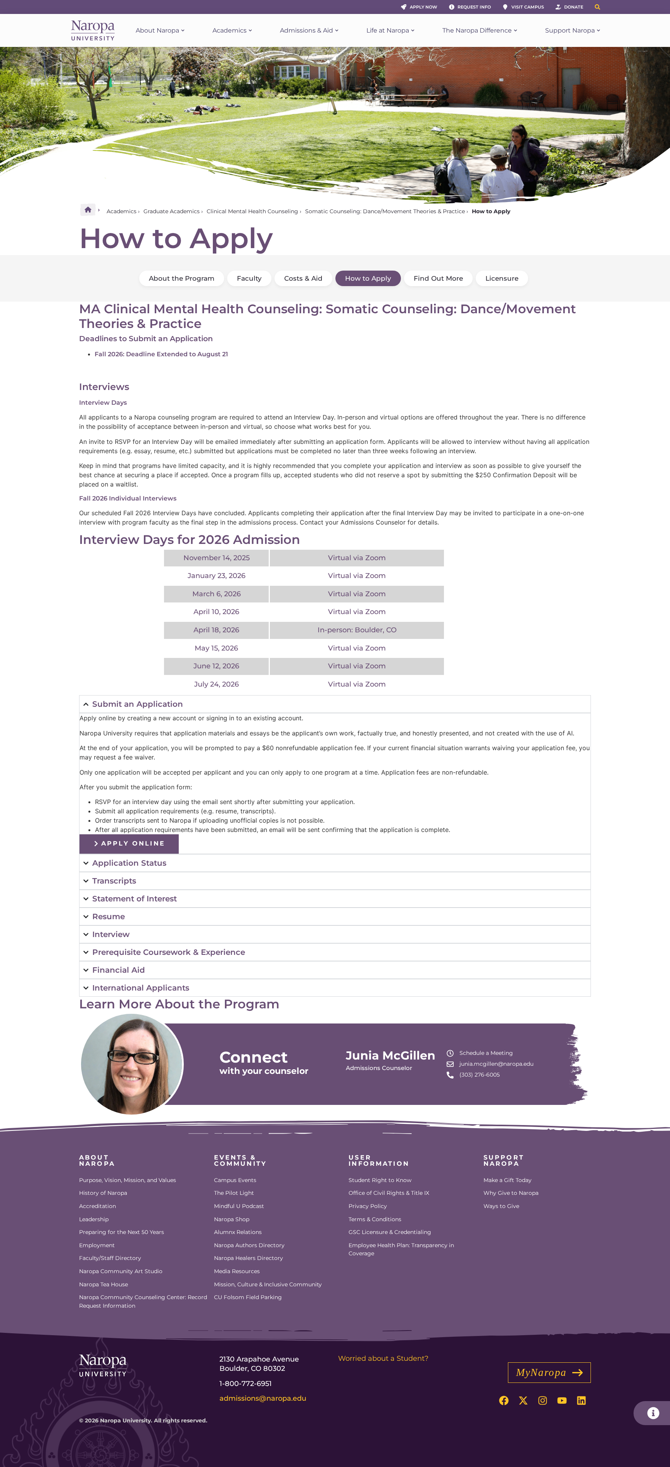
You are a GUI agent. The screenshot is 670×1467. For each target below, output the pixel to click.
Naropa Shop (231, 1219)
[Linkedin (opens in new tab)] (581, 1400)
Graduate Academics (171, 211)
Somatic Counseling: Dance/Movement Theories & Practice (385, 211)
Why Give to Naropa (511, 1192)
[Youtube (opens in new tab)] (562, 1400)
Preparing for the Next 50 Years (121, 1232)
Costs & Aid (303, 278)
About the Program (181, 278)
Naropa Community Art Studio (120, 1271)
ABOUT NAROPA (97, 1160)
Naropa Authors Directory (249, 1245)
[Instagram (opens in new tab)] (542, 1400)
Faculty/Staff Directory (110, 1258)
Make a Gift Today (508, 1180)
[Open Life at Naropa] (412, 30)
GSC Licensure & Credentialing (390, 1232)
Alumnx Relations (238, 1232)
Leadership (94, 1219)
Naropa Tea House (103, 1284)
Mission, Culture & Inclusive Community (268, 1284)
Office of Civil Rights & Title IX (389, 1192)
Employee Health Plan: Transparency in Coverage (401, 1249)
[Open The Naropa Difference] (515, 30)
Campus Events (235, 1180)
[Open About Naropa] (183, 30)
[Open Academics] (250, 30)
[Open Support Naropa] (598, 30)
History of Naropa (103, 1192)
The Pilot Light (234, 1192)
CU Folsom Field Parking (248, 1297)
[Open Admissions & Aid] (336, 30)
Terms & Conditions (375, 1219)
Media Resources (237, 1271)
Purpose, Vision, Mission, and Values (127, 1180)
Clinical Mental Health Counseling (252, 211)
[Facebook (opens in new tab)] (503, 1400)
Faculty (249, 278)
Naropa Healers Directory (248, 1258)
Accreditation (97, 1206)
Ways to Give (501, 1206)
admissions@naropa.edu (262, 1398)
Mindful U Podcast (239, 1206)
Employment (97, 1245)
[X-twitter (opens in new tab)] (523, 1400)
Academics (121, 211)
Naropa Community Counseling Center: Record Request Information (143, 1301)
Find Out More (438, 278)
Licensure (501, 278)
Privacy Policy (368, 1206)
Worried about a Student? (383, 1358)
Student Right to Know (380, 1180)
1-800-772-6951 (245, 1383)
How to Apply (368, 278)
